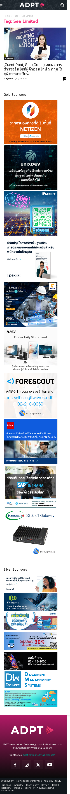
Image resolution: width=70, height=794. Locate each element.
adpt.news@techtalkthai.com (39, 755)
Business (9, 58)
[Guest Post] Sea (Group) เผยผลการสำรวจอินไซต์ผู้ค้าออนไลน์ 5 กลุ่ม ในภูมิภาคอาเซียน (33, 69)
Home (7, 15)
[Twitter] (38, 764)
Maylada (8, 78)
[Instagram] (26, 764)
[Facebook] (15, 764)
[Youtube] (49, 764)
